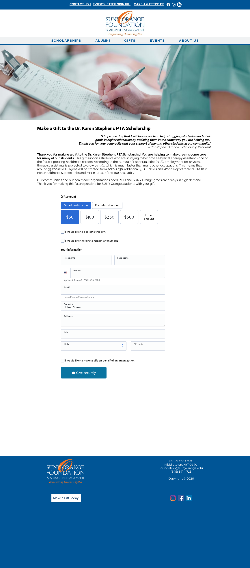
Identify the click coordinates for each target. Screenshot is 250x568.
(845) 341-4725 (181, 471)
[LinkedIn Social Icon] (189, 498)
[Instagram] (173, 4)
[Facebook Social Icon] (181, 498)
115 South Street (181, 461)
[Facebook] (168, 4)
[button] (66, 41)
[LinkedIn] (179, 4)
